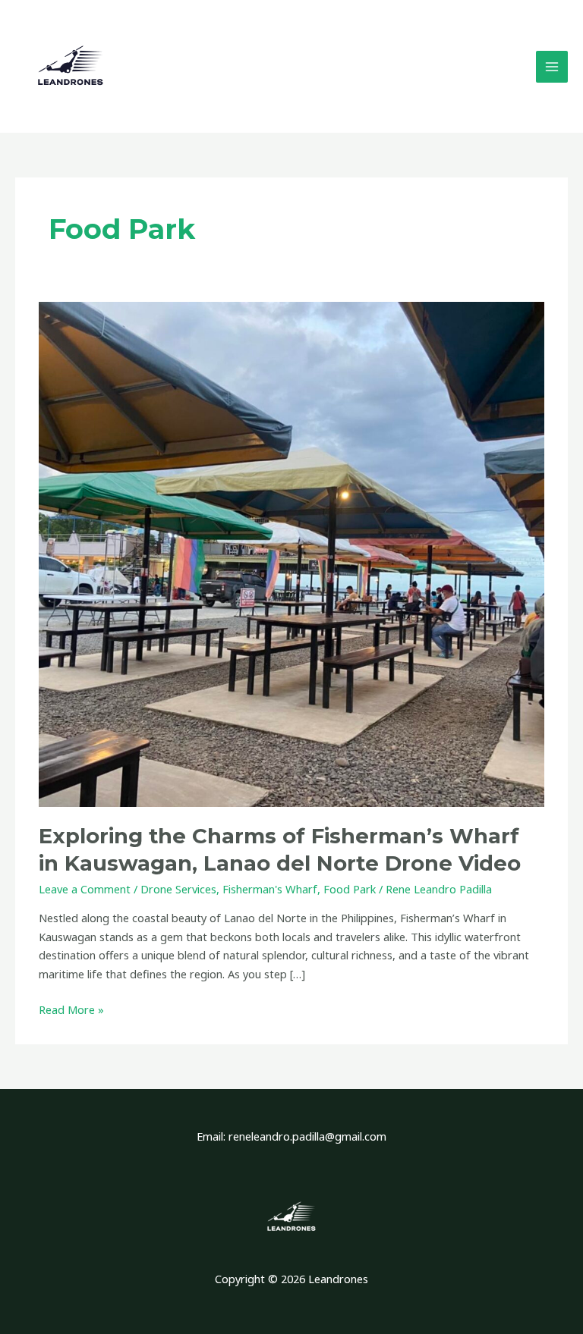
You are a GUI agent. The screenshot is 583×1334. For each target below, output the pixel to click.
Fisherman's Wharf (269, 888)
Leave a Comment (85, 888)
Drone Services (178, 888)
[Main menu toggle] (552, 67)
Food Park (349, 888)
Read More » (71, 1008)
